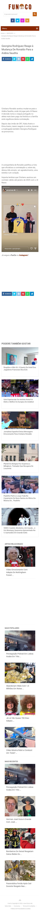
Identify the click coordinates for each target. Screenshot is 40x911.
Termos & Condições (29, 906)
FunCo (10, 903)
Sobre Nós (8, 906)
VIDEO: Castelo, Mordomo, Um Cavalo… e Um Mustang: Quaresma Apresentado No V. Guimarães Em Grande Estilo (19, 530)
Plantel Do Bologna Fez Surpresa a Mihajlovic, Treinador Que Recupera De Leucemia (18, 466)
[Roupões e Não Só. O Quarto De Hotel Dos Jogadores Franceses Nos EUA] (20, 356)
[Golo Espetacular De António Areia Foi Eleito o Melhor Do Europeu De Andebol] (20, 388)
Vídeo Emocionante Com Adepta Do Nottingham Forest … (17, 572)
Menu (4, 28)
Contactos (17, 906)
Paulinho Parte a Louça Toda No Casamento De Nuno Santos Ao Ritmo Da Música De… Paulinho (20, 498)
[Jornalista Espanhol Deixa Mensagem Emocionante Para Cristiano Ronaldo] (20, 420)
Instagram (23, 255)
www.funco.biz (27, 903)
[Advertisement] (20, 85)
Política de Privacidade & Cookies (20, 908)
